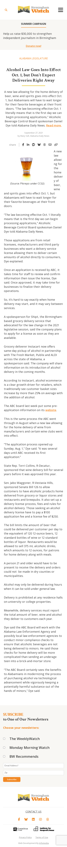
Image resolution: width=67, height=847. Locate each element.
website (50, 410)
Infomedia (44, 843)
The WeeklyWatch (25, 738)
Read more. (54, 125)
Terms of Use (42, 837)
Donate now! (33, 46)
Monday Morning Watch (30, 747)
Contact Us (33, 811)
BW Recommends (24, 756)
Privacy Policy (25, 837)
